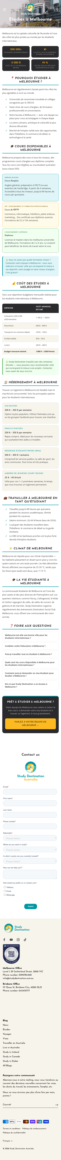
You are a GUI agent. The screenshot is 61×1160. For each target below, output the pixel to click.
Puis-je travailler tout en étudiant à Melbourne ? (28, 654)
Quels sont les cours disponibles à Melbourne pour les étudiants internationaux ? (30, 663)
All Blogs (7, 1066)
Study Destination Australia (22, 1149)
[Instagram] (18, 939)
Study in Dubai (10, 1061)
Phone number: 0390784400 (17, 975)
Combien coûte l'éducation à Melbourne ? (25, 646)
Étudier (6, 1030)
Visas (5, 1039)
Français (6, 1141)
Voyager (7, 1034)
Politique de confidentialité (14, 1133)
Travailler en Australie (14, 1043)
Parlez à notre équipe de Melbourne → (30, 724)
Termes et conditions (11, 1129)
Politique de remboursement (34, 1129)
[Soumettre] (56, 1104)
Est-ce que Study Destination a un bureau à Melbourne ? (26, 685)
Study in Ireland (11, 1052)
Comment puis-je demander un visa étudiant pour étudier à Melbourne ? (29, 674)
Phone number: (10, 991)
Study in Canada (11, 1057)
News (5, 1025)
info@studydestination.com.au (18, 978)
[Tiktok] (25, 939)
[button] (49, 8)
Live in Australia (11, 1048)
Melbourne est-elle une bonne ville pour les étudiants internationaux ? (26, 636)
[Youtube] (11, 939)
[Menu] (4, 9)
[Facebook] (4, 939)
